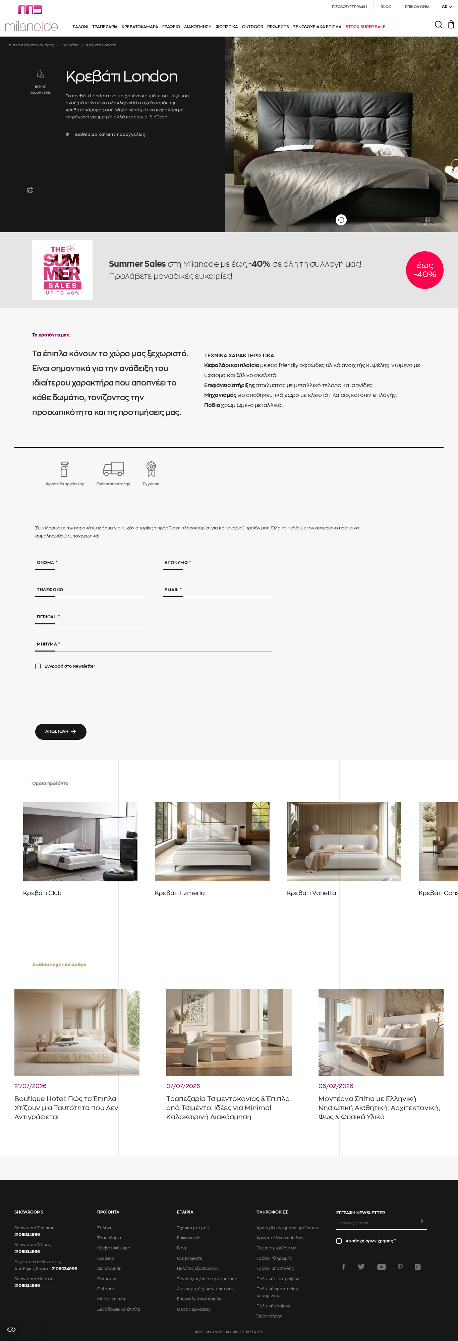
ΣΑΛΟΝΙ (80, 27)
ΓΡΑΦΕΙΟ (171, 27)
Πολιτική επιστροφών (277, 1279)
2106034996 (27, 1235)
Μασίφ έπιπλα (111, 1299)
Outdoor (105, 1289)
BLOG (386, 7)
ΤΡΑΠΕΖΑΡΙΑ (105, 27)
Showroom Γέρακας (34, 1228)
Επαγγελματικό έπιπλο (199, 1299)
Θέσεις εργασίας (193, 1309)
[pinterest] (400, 1267)
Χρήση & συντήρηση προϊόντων (287, 1228)
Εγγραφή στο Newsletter (70, 666)
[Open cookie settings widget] (23, 1330)
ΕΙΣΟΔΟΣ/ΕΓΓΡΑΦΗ (349, 7)
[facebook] (343, 1267)
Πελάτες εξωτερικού (197, 1269)
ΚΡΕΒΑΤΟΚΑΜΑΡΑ (140, 27)
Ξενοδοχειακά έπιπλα (118, 1309)
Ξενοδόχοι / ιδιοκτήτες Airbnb (207, 1279)
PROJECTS (278, 27)
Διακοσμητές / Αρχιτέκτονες (205, 1289)
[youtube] (381, 1267)
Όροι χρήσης (269, 1316)
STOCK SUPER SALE (366, 27)
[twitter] (361, 1267)
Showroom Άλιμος (32, 1245)
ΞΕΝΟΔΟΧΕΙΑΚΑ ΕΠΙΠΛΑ (317, 27)
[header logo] (31, 18)
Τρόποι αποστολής (275, 1269)
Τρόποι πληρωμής (274, 1258)
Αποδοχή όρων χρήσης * (371, 1241)
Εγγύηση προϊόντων (276, 1248)
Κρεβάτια (70, 45)
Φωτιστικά (107, 1279)
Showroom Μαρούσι (34, 1279)
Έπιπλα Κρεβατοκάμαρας (30, 45)
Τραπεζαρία (109, 1238)
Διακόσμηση (109, 1269)
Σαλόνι (104, 1228)
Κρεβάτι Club (42, 893)
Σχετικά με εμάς (193, 1228)
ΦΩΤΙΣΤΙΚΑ (227, 27)
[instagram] (418, 1267)
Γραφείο (105, 1258)
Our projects (189, 1258)
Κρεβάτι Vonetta (311, 893)
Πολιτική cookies (273, 1306)
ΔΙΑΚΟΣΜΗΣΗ (198, 27)
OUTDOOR (252, 27)
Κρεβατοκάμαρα (113, 1248)
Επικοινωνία (189, 1238)
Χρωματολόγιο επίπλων (279, 1238)
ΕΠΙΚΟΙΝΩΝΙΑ (417, 7)
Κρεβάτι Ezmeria (180, 893)
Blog (181, 1248)
